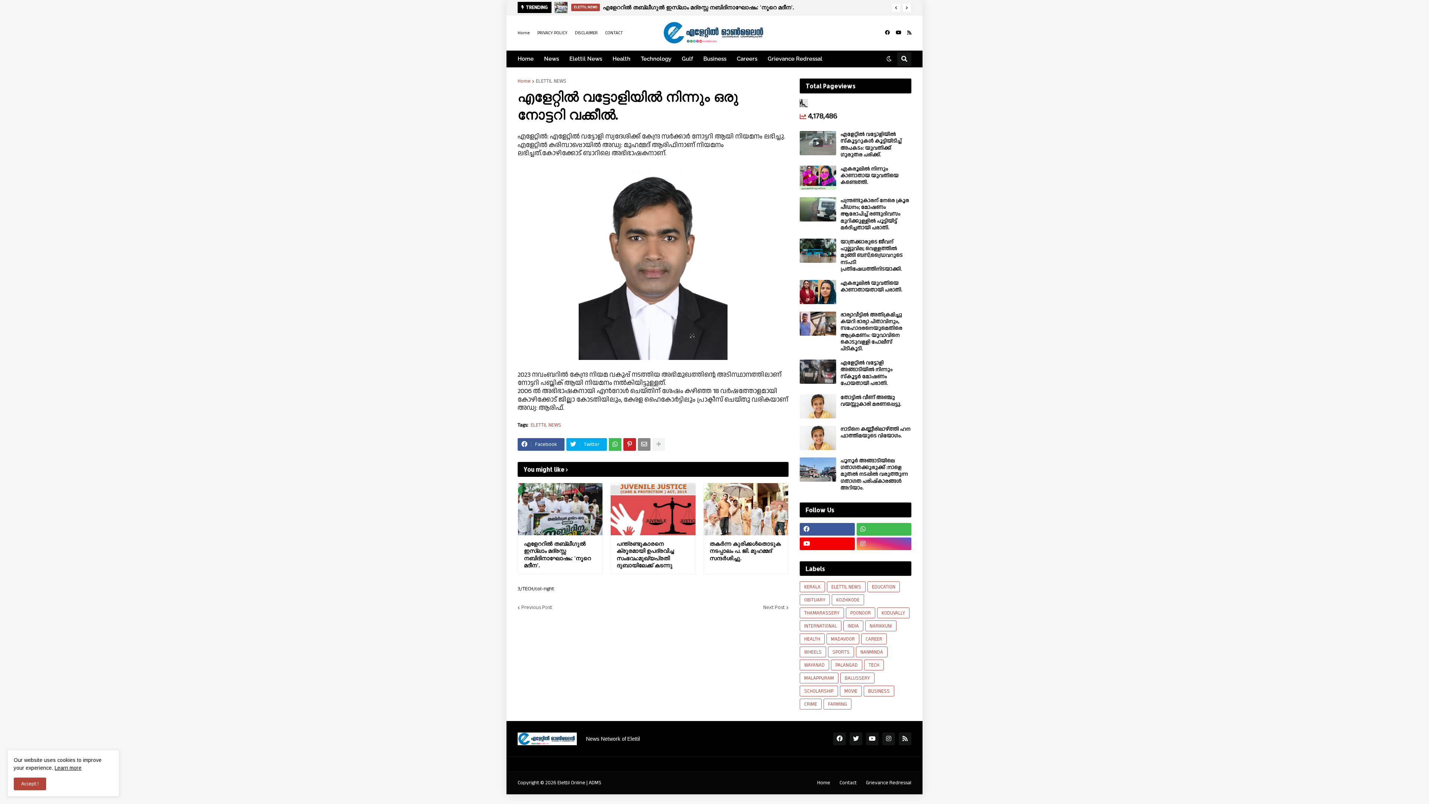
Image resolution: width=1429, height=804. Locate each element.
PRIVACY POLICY (552, 33)
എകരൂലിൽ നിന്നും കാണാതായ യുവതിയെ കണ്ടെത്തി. (870, 176)
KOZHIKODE (848, 600)
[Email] (644, 444)
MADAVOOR (843, 639)
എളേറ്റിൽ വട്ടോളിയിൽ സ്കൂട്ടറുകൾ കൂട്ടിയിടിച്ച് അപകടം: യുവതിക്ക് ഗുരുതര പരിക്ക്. (871, 144)
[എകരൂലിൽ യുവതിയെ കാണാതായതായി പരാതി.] (818, 292)
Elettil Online (571, 783)
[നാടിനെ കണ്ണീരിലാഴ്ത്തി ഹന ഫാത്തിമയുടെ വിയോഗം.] (818, 438)
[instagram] (884, 543)
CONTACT (614, 33)
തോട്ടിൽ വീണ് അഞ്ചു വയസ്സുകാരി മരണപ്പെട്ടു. (871, 401)
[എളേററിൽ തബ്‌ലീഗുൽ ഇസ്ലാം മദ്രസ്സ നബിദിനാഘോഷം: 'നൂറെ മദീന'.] (560, 509)
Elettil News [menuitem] (585, 58)
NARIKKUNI (881, 626)
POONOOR (860, 613)
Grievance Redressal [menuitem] (795, 58)
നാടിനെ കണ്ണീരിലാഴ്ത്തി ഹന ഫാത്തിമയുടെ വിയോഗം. (876, 432)
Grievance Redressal (888, 783)
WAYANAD (814, 665)
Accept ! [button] (30, 784)
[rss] (909, 32)
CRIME (810, 704)
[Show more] (658, 444)
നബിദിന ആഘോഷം (624, 7)
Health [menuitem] (621, 58)
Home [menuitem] (526, 58)
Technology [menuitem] (656, 58)
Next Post (774, 607)
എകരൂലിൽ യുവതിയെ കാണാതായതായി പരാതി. (871, 286)
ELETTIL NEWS (551, 81)
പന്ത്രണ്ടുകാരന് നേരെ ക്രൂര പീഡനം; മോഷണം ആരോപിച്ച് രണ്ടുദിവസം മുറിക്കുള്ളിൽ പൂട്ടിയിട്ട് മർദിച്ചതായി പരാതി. (875, 214)
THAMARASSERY (822, 613)
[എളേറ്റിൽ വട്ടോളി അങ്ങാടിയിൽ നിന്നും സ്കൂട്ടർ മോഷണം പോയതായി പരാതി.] (818, 372)
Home (524, 33)
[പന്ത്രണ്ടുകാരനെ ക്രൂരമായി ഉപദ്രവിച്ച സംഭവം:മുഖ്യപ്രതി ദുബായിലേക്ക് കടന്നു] (653, 509)
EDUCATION (883, 587)
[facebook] (887, 32)
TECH (874, 665)
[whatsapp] (884, 529)
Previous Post (536, 607)
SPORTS (841, 652)
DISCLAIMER (586, 33)
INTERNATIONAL (820, 626)
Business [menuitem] (714, 58)
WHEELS (813, 652)
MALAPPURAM (819, 678)
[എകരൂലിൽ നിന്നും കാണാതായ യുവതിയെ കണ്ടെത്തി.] (818, 178)
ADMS (595, 783)
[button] (896, 7)
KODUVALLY (893, 613)
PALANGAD (846, 665)
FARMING (837, 704)
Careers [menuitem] (747, 58)
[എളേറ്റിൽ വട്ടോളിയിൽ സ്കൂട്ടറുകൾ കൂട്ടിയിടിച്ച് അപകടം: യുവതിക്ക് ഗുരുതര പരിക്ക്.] (818, 143)
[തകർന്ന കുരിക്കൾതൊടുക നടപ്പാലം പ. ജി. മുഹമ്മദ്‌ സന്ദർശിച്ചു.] (746, 509)
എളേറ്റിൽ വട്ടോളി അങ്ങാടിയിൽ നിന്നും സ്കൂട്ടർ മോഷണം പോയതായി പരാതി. (867, 373)
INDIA (853, 626)
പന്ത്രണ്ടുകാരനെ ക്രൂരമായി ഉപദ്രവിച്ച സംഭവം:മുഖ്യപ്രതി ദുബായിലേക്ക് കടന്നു (645, 554)
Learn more (68, 768)
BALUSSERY (857, 678)
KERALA (812, 587)
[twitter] (856, 739)
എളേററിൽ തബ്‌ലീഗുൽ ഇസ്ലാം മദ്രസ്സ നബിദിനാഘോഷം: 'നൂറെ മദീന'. (557, 554)
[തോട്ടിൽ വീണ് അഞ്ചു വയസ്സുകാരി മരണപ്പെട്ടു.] (818, 406)
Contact (848, 783)
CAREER (874, 639)
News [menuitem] (551, 58)
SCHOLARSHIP (819, 691)
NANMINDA (871, 652)
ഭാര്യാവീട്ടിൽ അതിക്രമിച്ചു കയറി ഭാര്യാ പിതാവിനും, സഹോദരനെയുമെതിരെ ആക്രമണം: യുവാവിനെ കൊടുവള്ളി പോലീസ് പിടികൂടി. (871, 332)
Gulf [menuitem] (687, 58)
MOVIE (850, 691)
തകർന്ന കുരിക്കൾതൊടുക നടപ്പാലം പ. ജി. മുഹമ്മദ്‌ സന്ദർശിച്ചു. (745, 551)
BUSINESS (879, 691)
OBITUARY (814, 600)
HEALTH (812, 639)
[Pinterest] (629, 444)
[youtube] (898, 32)
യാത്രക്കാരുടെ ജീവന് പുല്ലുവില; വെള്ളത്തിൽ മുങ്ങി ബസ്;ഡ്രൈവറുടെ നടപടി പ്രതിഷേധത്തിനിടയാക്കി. (872, 255)
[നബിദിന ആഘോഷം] (561, 7)
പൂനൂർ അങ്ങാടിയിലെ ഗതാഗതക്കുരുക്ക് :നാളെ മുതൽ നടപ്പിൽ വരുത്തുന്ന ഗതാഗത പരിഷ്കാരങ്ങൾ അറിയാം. (874, 474)
